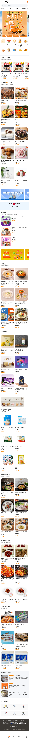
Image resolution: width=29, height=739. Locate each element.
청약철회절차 (5, 722)
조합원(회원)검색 (6, 723)
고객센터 (22, 720)
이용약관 (9, 720)
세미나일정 (18, 8)
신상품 (2, 8)
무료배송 (24, 8)
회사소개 (5, 720)
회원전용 (3, 77)
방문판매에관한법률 (13, 722)
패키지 (7, 8)
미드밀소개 (12, 8)
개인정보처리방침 (16, 720)
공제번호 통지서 (21, 722)
